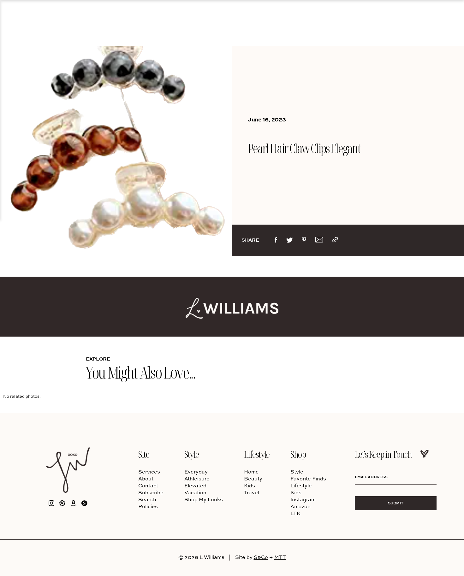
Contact (148, 485)
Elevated (195, 485)
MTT (280, 557)
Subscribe (151, 492)
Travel (251, 492)
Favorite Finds (308, 478)
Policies (148, 506)
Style (191, 454)
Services (149, 471)
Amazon (300, 506)
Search (147, 499)
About (145, 478)
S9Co (261, 557)
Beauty (253, 478)
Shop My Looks (203, 499)
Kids (249, 485)
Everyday (196, 471)
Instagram (303, 499)
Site (143, 454)
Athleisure (197, 478)
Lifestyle (257, 454)
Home (251, 471)
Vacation (195, 492)
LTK (295, 513)
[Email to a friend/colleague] (319, 241)
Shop (298, 454)
